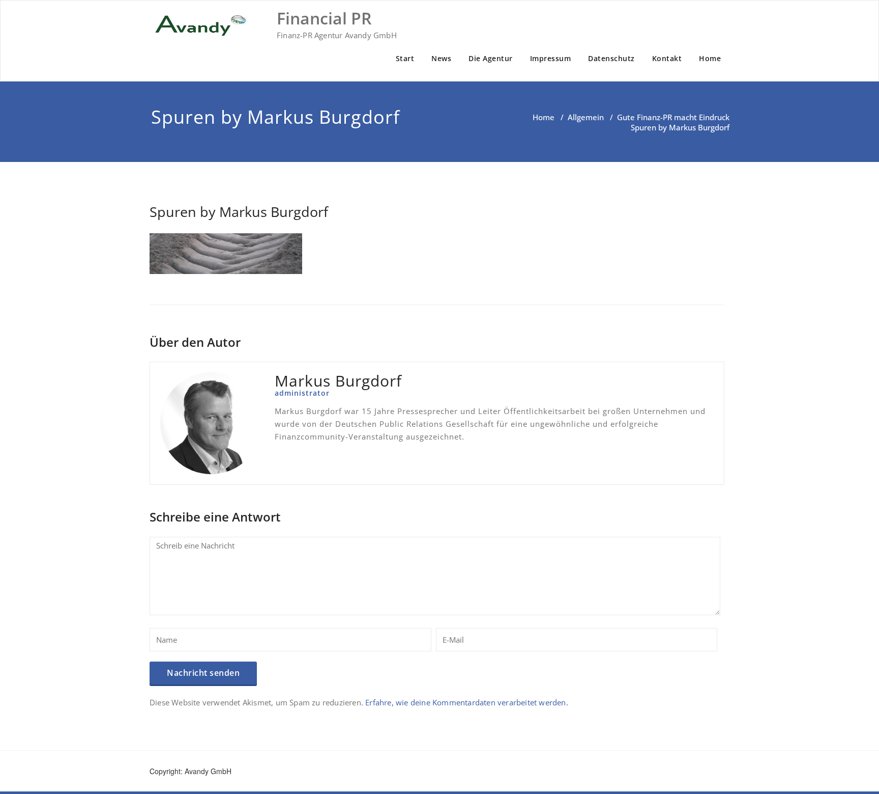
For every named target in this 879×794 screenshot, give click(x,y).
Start (405, 58)
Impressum (550, 58)
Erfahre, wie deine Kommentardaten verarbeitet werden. (466, 702)
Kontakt (667, 58)
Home (710, 58)
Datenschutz (611, 58)
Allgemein (586, 117)
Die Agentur (490, 58)
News (441, 58)
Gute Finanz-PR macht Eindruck (673, 117)
